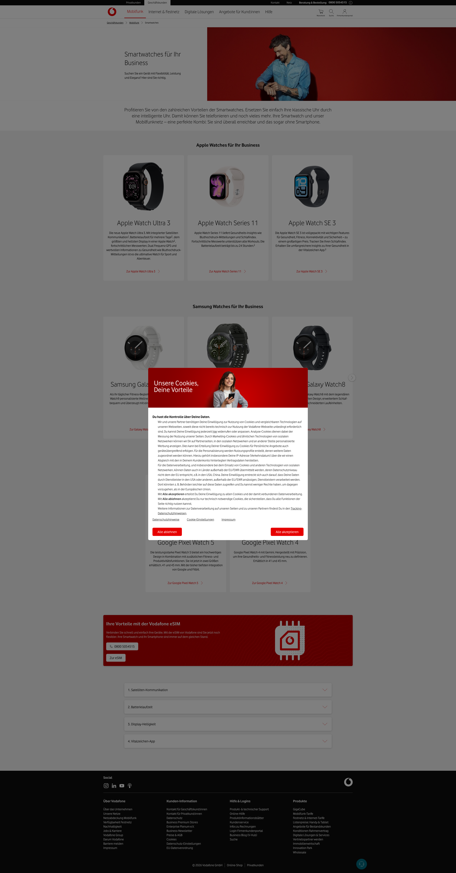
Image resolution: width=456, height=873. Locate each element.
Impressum (228, 519)
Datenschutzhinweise (165, 519)
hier (215, 431)
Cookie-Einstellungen (200, 519)
